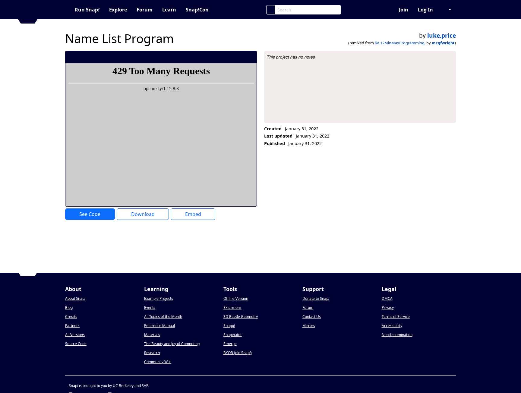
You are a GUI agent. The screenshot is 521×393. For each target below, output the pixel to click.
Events (149, 307)
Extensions (232, 307)
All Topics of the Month (163, 316)
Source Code (76, 343)
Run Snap (87, 9)
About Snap (75, 298)
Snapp (229, 325)
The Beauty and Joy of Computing (172, 343)
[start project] (230, 57)
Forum (145, 9)
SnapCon (197, 9)
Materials (152, 334)
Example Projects (158, 298)
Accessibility (392, 325)
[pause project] (240, 57)
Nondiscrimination (397, 334)
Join (403, 9)
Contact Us (311, 316)
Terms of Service (396, 316)
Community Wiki (157, 361)
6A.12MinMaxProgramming (400, 43)
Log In (425, 9)
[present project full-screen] (220, 57)
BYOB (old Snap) (237, 352)
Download (143, 214)
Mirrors (308, 325)
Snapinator (232, 334)
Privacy (388, 307)
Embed (193, 214)
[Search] (270, 9)
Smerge (230, 343)
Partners (72, 325)
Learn (169, 9)
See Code (89, 214)
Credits (71, 316)
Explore (118, 9)
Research (152, 352)
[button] (446, 10)
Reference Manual (159, 325)
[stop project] (250, 57)
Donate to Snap (315, 298)
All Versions (75, 334)
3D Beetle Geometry (240, 316)
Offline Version (235, 298)
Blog (69, 307)
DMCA (387, 298)
